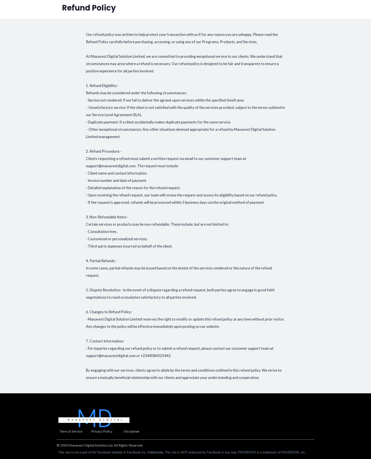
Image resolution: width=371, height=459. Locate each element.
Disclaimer (132, 431)
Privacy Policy (101, 431)
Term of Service (70, 431)
